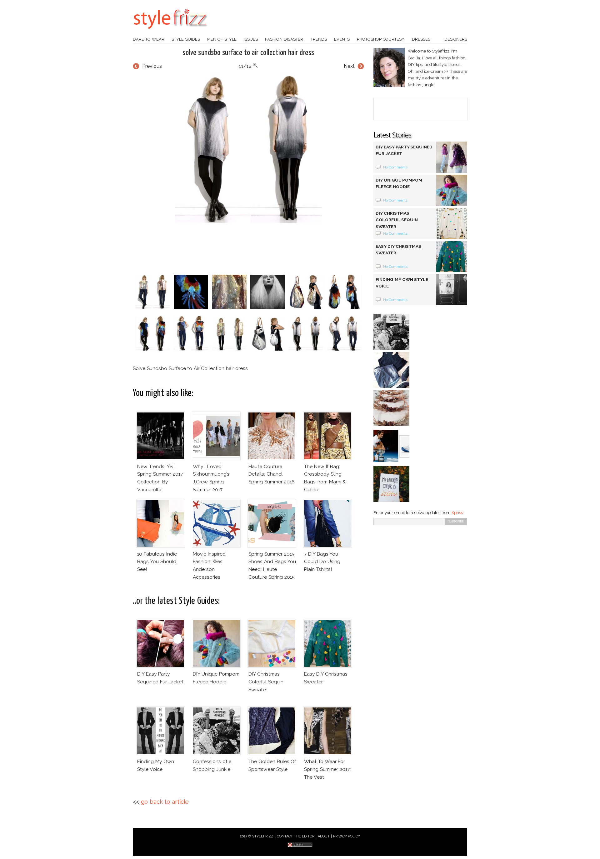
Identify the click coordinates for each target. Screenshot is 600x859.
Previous (152, 66)
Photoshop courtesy (380, 39)
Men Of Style (222, 39)
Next (349, 66)
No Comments (395, 167)
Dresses (421, 39)
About (324, 836)
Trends (319, 39)
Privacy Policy (346, 836)
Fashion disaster (284, 39)
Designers (455, 39)
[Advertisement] (248, 249)
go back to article (165, 801)
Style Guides (186, 39)
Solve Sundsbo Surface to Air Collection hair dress (248, 53)
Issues (251, 39)
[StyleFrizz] (170, 32)
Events (342, 39)
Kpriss (457, 512)
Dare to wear (148, 39)
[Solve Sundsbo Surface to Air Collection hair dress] (248, 148)
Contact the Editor (296, 836)
